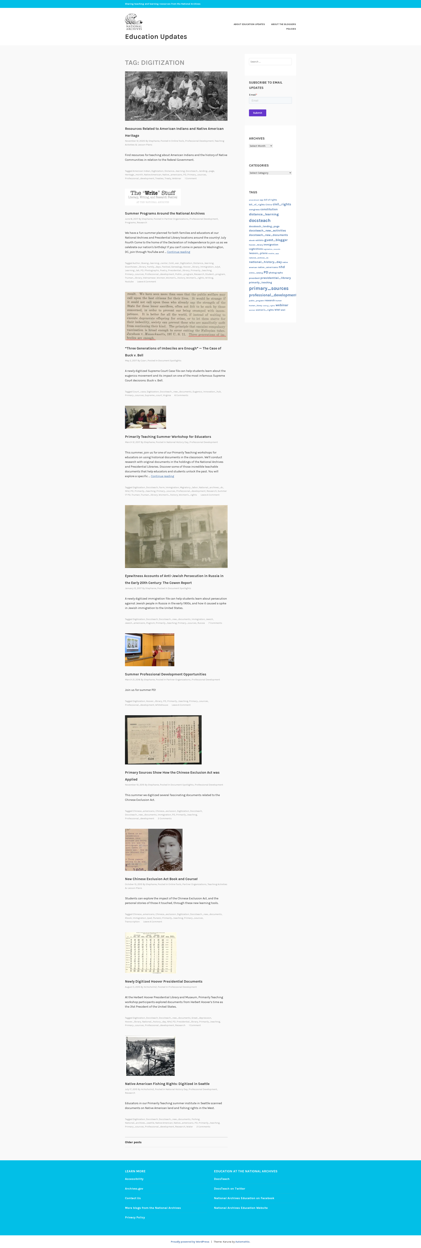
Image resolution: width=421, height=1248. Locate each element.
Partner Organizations (176, 219)
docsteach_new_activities (267, 230)
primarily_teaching (201, 270)
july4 (217, 266)
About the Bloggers (283, 24)
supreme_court (153, 395)
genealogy (176, 266)
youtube (129, 281)
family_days (154, 266)
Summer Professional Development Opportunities (165, 674)
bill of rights (270, 200)
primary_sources (196, 174)
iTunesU (157, 918)
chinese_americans (144, 811)
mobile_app (273, 253)
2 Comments (165, 818)
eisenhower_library (135, 266)
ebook (128, 918)
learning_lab (132, 270)
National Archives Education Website (241, 1208)
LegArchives (256, 248)
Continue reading (178, 252)
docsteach (152, 487)
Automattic (242, 1241)
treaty (168, 178)
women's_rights (195, 277)
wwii (283, 310)
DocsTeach (222, 1179)
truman (136, 494)
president (254, 278)
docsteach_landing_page (200, 171)
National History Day (177, 442)
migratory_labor (189, 487)
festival (166, 266)
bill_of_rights (257, 204)
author (136, 263)
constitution (269, 209)
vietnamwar (149, 277)
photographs (152, 270)
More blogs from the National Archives (153, 1208)
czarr (144, 360)
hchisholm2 (150, 987)
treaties (159, 178)
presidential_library (179, 270)
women (161, 277)
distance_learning (174, 171)
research (199, 274)
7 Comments (215, 623)
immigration (207, 266)
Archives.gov (134, 1188)
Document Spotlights (169, 360)
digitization (157, 171)
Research (142, 222)
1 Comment (191, 178)
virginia (167, 395)
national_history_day (154, 1021)
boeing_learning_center (154, 263)
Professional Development (199, 141)
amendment (254, 200)
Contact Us (133, 1198)
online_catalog (256, 273)
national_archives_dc (211, 487)
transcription (132, 921)
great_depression (201, 1017)
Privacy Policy (135, 1217)
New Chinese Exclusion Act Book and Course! (161, 879)
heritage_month (134, 174)
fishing (195, 1119)
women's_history (175, 277)
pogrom (150, 623)
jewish (209, 619)
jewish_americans (135, 623)
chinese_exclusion (166, 811)
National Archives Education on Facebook (244, 1198)
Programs (130, 222)
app (261, 200)
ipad (149, 918)
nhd (127, 491)
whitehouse (161, 705)
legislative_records (271, 249)
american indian (141, 171)
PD (184, 174)
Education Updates (156, 36)
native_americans (172, 174)
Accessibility (134, 1179)
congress (254, 209)
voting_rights (269, 306)
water (189, 1126)
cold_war (174, 263)
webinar (176, 178)
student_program (215, 274)
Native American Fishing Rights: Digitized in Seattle (167, 1084)
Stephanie (154, 141)
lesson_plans (258, 253)
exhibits (259, 240)
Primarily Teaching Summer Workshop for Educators (168, 437)
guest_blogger (276, 240)
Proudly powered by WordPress (190, 1241)
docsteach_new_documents (176, 391)
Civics (268, 204)
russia (201, 623)
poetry (163, 270)
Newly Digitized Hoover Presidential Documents (163, 981)
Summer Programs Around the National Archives (165, 213)
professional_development (139, 178)
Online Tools (177, 141)
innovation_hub (212, 391)
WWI (277, 309)
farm (162, 487)
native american (152, 174)
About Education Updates (249, 24)
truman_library (133, 277)
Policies (291, 28)
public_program (184, 274)
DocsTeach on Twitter (229, 1188)
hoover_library (191, 266)
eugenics (197, 391)
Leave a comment (146, 281)
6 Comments (181, 395)
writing (209, 277)
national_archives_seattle (139, 1122)
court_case (139, 391)
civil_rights (282, 204)
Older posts (133, 1142)
